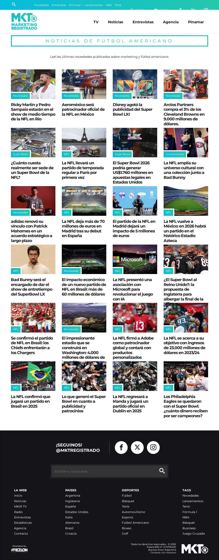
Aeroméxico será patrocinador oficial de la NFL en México (83, 109)
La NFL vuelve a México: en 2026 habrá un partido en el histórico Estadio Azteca (185, 231)
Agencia (171, 22)
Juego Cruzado (193, 533)
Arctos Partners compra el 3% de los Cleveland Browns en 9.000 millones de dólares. (184, 114)
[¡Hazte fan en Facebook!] (121, 447)
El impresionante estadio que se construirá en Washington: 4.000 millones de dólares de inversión (83, 350)
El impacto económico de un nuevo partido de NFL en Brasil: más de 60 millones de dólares (84, 287)
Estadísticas (23, 522)
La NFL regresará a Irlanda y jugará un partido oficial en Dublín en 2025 (130, 404)
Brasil (69, 528)
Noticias (115, 22)
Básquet (128, 501)
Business (189, 528)
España (70, 506)
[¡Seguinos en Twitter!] (137, 447)
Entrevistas (59, 5)
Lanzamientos (94, 5)
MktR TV (20, 506)
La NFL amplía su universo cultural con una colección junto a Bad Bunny (184, 170)
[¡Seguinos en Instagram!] (153, 447)
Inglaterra (72, 501)
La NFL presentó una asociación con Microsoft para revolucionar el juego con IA (133, 289)
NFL (66, 154)
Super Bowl (20, 154)
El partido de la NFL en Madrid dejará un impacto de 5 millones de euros (134, 228)
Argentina (72, 495)
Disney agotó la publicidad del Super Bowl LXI (132, 109)
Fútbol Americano (135, 522)
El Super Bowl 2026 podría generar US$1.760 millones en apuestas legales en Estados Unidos (133, 172)
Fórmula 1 (75, 5)
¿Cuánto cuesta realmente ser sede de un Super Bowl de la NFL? (32, 170)
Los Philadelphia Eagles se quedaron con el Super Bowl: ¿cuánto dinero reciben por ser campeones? (186, 406)
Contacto (21, 533)
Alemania (72, 522)
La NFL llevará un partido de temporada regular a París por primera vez (83, 170)
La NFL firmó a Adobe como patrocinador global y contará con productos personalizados (133, 347)
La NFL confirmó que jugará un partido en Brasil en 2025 (30, 401)
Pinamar (196, 22)
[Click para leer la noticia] (33, 84)
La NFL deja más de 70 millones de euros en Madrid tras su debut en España (83, 228)
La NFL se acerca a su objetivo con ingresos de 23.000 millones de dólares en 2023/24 (184, 345)
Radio (18, 512)
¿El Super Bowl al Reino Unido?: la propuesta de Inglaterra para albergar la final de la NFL (183, 291)
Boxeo (126, 528)
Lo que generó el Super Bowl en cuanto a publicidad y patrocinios (84, 404)
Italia (69, 517)
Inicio (18, 495)
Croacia (71, 533)
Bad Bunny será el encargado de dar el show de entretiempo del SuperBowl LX (31, 287)
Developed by (18, 548)
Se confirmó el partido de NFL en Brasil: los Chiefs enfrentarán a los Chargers (32, 345)
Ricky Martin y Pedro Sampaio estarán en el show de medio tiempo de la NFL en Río (33, 112)
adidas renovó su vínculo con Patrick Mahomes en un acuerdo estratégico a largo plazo (31, 231)
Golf (125, 533)
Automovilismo (133, 512)
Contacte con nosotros (163, 552)
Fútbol (127, 495)
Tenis (118, 5)
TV (96, 22)
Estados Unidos (76, 512)
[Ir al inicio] (24, 21)
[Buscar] (13, 5)
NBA (109, 5)
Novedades (41, 5)
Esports (127, 517)
